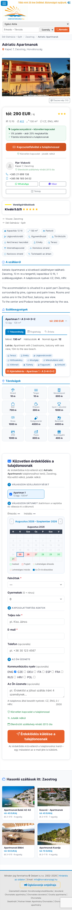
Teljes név (15, 615)
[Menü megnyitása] (4, 3)
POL (30, 677)
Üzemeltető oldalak (18, 891)
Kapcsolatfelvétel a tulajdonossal (38, 147)
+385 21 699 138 (19, 174)
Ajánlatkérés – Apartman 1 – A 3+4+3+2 (32, 371)
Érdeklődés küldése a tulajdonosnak (38, 736)
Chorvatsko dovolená (37, 894)
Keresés (62, 29)
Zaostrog (29, 37)
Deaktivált (12, 901)
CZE (21, 671)
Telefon (19, 644)
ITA (39, 671)
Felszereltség (16, 332)
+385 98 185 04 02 (20, 178)
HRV (20, 677)
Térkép (37, 191)
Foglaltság (35, 332)
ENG (11, 671)
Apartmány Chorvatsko (42, 901)
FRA (58, 671)
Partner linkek (24, 901)
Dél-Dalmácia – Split (12, 37)
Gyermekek (21, 592)
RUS (11, 677)
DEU (30, 671)
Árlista (51, 332)
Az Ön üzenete (24, 684)
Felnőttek (15, 578)
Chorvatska (36, 898)
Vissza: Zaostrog (14, 219)
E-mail (13, 629)
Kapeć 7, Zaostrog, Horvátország (23, 49)
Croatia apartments (57, 894)
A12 (22, 121)
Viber (54, 184)
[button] (36, 207)
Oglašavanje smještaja (41, 885)
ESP (49, 671)
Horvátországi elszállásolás (40, 891)
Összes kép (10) (60, 100)
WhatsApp (23, 184)
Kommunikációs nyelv (28, 666)
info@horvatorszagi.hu (45, 879)
